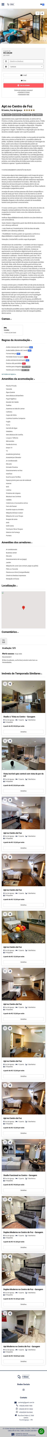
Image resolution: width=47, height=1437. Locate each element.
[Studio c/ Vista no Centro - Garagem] (23, 697)
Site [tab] (3, 641)
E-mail (24, 75)
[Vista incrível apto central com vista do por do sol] (23, 754)
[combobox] (26, 66)
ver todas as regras (8, 374)
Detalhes (23, 732)
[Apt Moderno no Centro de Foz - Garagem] (23, 1326)
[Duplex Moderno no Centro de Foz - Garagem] (23, 1212)
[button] (1, 40)
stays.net (25, 1433)
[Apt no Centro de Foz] (23, 813)
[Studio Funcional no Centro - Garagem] (23, 1155)
